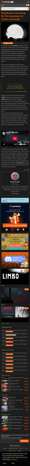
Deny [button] (4, 463)
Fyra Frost (15, 43)
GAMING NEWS (8, 43)
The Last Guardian (11, 53)
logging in (4, 201)
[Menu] (28, 2)
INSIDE (20, 155)
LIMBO (13, 155)
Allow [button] (12, 463)
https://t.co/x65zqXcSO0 (15, 86)
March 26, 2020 (22, 91)
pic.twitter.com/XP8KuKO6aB (15, 88)
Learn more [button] (14, 459)
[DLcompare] (15, 445)
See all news (15, 193)
